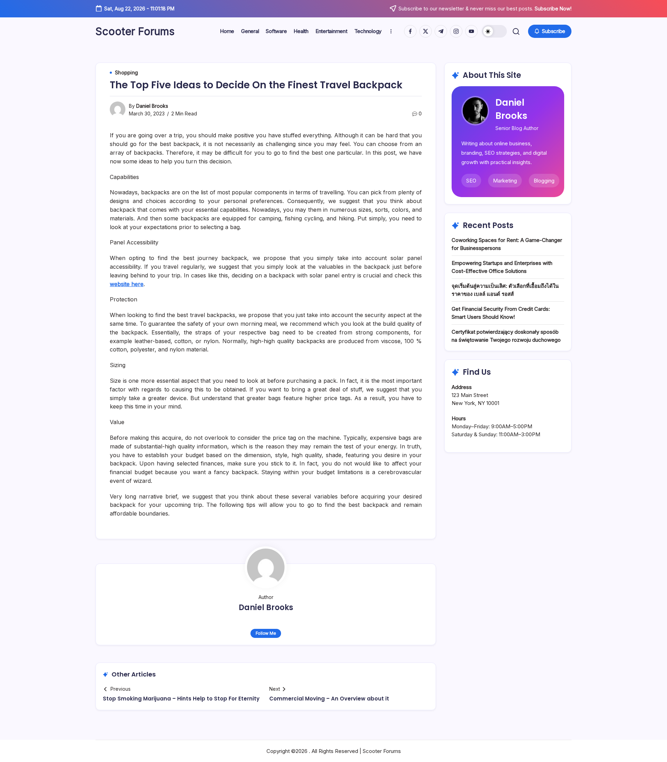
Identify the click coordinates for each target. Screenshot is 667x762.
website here (126, 284)
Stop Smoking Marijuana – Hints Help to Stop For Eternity (181, 698)
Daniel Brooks (152, 106)
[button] (494, 31)
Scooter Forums (135, 31)
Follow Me (266, 633)
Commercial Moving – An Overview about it (329, 698)
